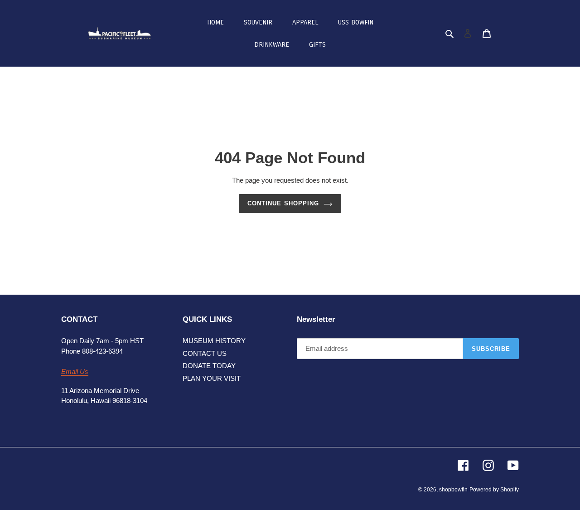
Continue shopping (283, 203)
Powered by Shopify (494, 489)
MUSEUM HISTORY (214, 341)
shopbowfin (453, 489)
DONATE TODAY (209, 365)
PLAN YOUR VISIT (212, 378)
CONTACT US (205, 353)
